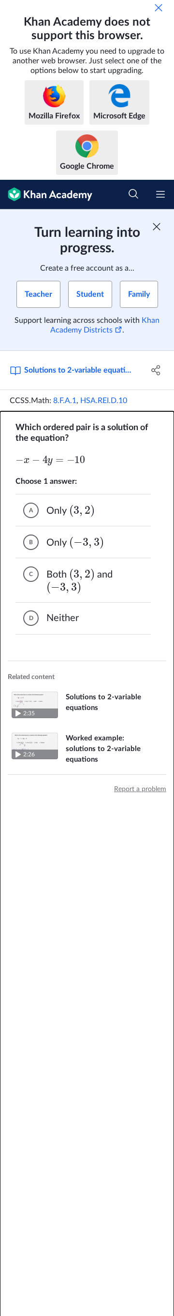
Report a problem (140, 789)
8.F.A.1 (64, 401)
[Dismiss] (158, 7)
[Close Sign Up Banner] (156, 226)
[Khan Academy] (46, 194)
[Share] (156, 370)
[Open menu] (160, 194)
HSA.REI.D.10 (103, 401)
